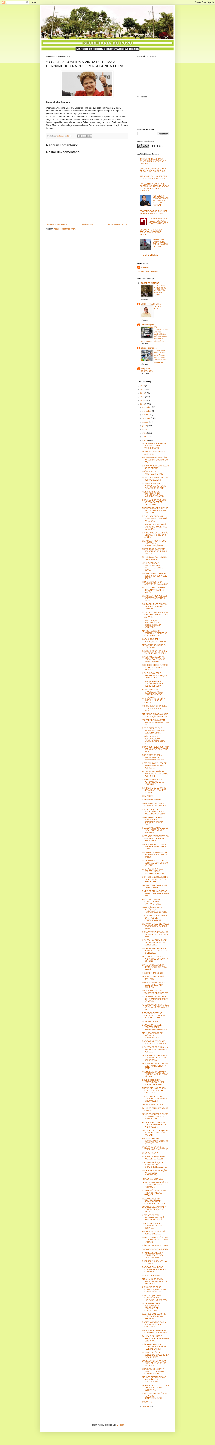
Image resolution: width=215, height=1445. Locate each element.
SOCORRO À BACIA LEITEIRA (155, 1249)
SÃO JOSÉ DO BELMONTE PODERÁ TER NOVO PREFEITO (154, 1316)
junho (145, 429)
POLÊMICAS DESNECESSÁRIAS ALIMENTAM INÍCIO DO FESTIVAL (161, 200)
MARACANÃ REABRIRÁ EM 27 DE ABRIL (154, 646)
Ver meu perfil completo (147, 271)
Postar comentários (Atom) (65, 229)
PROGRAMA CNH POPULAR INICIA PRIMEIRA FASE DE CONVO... (155, 854)
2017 (142, 389)
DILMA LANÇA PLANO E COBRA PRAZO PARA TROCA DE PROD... (152, 1255)
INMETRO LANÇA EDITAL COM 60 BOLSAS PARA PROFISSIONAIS (153, 659)
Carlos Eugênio (147, 325)
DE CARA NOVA (147, 371)
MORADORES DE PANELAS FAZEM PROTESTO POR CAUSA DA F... (154, 1057)
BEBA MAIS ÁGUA (150, 1021)
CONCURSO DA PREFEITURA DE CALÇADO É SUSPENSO (153, 170)
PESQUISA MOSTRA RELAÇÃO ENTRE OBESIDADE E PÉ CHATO (154, 1201)
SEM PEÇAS (147, 796)
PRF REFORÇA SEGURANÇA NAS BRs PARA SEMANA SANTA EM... (155, 510)
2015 (142, 397)
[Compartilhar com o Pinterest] (90, 136)
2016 (142, 393)
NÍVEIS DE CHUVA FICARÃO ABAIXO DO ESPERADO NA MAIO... (155, 893)
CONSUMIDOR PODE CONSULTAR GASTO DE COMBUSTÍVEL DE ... (154, 1289)
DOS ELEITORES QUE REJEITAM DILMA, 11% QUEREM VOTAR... (153, 730)
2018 (142, 386)
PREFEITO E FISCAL (149, 255)
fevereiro (146, 1406)
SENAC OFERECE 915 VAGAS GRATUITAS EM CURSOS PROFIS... (155, 926)
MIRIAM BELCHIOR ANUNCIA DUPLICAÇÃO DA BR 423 (155, 715)
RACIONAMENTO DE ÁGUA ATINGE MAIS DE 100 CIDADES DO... (154, 1324)
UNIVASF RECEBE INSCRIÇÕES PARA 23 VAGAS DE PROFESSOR (154, 811)
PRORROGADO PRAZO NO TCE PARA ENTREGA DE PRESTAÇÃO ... (154, 1124)
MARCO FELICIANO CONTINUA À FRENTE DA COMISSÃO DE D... (154, 633)
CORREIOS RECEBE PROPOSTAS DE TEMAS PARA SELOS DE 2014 (154, 486)
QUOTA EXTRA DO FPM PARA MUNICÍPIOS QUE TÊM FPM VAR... (155, 1132)
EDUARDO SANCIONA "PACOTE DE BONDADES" (155, 992)
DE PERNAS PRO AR (151, 800)
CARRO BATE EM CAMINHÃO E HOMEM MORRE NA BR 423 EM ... (155, 535)
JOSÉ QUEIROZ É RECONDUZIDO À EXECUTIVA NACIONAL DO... (153, 739)
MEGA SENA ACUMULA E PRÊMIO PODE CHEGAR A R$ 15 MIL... (155, 959)
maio (144, 433)
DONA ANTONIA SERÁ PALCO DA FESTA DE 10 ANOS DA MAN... (155, 934)
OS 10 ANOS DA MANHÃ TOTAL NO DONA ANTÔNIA (155, 1148)
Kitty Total (145, 369)
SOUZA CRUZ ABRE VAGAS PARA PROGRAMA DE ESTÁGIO (154, 606)
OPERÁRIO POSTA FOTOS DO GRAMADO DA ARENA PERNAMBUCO (155, 838)
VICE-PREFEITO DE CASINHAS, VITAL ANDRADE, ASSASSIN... (154, 494)
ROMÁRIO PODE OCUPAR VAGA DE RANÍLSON (153, 1157)
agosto (145, 422)
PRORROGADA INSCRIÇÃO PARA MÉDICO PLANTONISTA (154, 1172)
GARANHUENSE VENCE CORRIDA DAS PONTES (154, 804)
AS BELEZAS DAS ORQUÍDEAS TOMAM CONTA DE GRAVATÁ (152, 692)
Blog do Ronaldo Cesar (151, 304)
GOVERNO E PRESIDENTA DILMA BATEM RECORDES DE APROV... (155, 999)
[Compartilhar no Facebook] (87, 136)
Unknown (145, 267)
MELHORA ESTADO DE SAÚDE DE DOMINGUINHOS (152, 1035)
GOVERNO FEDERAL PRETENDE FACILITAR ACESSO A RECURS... (153, 1082)
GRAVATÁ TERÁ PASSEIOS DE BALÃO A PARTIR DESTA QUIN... (154, 502)
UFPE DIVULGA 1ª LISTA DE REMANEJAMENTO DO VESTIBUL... (154, 765)
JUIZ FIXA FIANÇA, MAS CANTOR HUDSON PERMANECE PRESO (153, 871)
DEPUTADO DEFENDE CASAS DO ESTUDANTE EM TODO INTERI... (154, 1015)
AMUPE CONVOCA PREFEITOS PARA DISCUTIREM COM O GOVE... (152, 566)
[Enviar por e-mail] (78, 136)
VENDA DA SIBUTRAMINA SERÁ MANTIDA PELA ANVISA (153, 590)
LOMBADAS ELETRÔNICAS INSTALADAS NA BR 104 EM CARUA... (154, 1363)
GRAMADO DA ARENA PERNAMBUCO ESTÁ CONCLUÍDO (153, 782)
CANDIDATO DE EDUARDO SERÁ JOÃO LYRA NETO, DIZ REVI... (154, 790)
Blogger (120, 1425)
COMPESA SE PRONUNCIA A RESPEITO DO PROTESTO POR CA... (155, 1049)
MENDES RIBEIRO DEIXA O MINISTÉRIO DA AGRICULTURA (154, 1379)
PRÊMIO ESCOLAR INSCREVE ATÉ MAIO (152, 473)
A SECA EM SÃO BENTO (152, 973)
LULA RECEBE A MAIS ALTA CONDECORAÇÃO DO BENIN (154, 1209)
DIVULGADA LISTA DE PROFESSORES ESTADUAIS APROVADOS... (155, 1027)
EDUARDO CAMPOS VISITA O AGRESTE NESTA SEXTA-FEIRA (155, 846)
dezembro (147, 407)
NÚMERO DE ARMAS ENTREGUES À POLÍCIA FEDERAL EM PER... (154, 1346)
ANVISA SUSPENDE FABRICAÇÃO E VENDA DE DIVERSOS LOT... (155, 1141)
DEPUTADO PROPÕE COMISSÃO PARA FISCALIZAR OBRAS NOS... (155, 1297)
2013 (142, 404)
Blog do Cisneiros (149, 348)
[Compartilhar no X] (84, 136)
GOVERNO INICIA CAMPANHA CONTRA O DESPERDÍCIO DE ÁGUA (155, 863)
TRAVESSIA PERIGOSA (152, 1179)
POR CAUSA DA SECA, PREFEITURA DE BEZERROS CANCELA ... (154, 757)
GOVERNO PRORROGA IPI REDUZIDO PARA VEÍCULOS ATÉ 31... (154, 445)
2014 (142, 400)
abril (144, 437)
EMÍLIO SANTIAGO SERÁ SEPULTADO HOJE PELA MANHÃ (154, 967)
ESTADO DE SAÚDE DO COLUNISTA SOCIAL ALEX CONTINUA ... (155, 1269)
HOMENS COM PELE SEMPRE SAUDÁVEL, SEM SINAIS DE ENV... (155, 675)
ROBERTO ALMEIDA (150, 283)
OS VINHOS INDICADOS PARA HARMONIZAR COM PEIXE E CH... (155, 749)
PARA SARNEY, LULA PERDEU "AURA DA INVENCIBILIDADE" (153, 177)
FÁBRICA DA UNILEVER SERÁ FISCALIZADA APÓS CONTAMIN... (155, 1387)
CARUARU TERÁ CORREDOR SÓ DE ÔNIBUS (155, 467)
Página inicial (87, 224)
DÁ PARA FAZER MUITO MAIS (155, 1246)
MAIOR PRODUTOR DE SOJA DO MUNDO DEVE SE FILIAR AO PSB (155, 1116)
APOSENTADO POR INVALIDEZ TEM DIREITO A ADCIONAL (153, 212)
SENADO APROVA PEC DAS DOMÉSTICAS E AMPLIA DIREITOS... (154, 598)
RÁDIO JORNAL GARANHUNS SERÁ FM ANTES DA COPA (160, 243)
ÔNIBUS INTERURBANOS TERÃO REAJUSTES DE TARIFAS (151, 232)
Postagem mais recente (57, 224)
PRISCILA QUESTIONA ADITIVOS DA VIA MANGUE (155, 583)
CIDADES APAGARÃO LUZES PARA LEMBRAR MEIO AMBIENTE (155, 830)
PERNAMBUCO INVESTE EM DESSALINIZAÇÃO (155, 479)
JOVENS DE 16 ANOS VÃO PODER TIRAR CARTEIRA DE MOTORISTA (153, 161)
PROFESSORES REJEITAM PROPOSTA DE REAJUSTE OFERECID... (155, 950)
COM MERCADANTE (151, 1275)
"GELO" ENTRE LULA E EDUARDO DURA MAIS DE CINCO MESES (155, 1098)
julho (144, 426)
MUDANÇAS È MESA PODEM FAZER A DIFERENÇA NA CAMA (155, 1066)
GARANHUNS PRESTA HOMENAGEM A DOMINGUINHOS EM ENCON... (152, 820)
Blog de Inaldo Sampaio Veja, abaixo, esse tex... (154, 558)
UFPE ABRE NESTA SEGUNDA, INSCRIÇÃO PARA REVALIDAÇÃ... (153, 1217)
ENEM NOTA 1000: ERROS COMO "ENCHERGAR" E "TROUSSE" (154, 1090)
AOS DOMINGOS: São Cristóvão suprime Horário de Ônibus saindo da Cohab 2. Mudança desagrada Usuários (154, 334)
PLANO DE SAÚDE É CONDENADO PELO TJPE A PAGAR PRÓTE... (155, 1355)
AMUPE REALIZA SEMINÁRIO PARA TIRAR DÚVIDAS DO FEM (155, 460)
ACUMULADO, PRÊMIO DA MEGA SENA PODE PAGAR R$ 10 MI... (155, 1074)
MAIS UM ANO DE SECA (152, 1104)
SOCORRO (147, 1402)
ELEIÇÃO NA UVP (150, 1153)
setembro (146, 418)
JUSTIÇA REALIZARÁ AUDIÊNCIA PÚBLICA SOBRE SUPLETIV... (152, 683)
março (145, 440)
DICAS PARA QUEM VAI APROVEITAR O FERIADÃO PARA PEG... (155, 518)
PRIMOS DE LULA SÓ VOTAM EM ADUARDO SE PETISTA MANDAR (155, 1239)
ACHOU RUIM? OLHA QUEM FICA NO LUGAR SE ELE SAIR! (154, 708)
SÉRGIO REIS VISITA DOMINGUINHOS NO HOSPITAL (152, 1225)
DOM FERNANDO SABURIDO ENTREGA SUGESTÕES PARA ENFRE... (155, 879)
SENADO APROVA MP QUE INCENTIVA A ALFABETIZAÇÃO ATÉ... (154, 543)
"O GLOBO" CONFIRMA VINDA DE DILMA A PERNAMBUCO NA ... (155, 1007)
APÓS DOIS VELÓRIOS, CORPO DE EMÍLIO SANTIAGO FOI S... (152, 901)
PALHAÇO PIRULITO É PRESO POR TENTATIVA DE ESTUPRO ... (155, 1338)
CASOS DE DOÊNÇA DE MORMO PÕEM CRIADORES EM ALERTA (154, 1164)
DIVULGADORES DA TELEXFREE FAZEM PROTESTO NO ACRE (158, 221)
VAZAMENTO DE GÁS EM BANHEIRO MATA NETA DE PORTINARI (155, 774)
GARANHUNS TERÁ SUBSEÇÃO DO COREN (154, 640)
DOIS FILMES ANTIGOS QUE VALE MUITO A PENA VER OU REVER (160, 290)
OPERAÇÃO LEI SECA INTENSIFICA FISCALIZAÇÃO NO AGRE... (155, 910)
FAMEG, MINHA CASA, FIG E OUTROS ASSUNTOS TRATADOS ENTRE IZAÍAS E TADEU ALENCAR (154, 187)
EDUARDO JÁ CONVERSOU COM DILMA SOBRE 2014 (154, 1331)
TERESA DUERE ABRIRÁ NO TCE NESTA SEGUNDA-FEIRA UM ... (154, 1184)
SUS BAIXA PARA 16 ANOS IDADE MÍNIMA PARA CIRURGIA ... (154, 985)
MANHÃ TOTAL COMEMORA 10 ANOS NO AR (154, 886)
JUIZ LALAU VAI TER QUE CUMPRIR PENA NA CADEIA (153, 700)
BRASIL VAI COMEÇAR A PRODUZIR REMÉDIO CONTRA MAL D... (153, 1371)
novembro (147, 411)
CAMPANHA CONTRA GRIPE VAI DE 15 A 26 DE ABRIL (154, 652)
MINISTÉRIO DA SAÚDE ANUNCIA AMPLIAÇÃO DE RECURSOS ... (154, 1281)
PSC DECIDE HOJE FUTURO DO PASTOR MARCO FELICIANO (155, 667)
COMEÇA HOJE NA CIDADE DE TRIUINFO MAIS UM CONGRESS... (154, 942)
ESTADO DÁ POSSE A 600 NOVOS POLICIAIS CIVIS (154, 1042)
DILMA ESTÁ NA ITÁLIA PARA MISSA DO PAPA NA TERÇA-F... (154, 1193)
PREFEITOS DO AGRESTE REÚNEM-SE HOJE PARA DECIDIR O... (154, 551)
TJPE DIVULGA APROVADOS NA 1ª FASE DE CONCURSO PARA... (154, 918)
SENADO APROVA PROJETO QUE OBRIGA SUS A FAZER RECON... (155, 576)
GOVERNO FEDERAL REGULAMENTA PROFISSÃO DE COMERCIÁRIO (151, 1307)
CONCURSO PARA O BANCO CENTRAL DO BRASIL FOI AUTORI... (155, 614)
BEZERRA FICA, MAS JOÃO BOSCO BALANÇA (154, 1233)
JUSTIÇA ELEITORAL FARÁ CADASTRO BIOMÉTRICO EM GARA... (154, 526)
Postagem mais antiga (117, 224)
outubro (146, 415)
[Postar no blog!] (81, 136)
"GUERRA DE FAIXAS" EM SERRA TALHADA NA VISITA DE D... (155, 722)
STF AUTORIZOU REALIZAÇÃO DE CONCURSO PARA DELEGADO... (151, 623)
